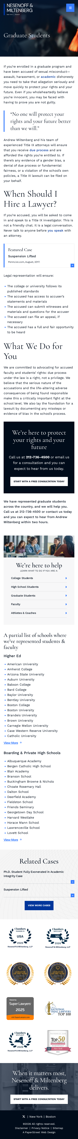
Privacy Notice (40, 1128)
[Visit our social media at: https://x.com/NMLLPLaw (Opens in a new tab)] (23, 1116)
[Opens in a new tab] (57, 1042)
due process (39, 150)
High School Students (25, 586)
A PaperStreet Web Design (39, 1132)
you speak (55, 230)
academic (48, 77)
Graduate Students (23, 595)
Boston (51, 1116)
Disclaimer (21, 1128)
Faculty (15, 604)
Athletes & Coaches (23, 613)
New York (35, 1116)
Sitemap (58, 1128)
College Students (22, 578)
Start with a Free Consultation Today (39, 481)
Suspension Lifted (22, 256)
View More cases (39, 905)
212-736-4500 (38, 457)
